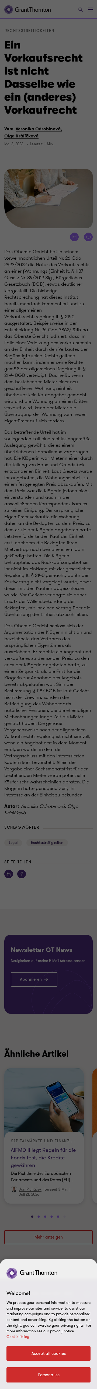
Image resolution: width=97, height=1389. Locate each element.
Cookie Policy (17, 1336)
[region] (48, 1324)
